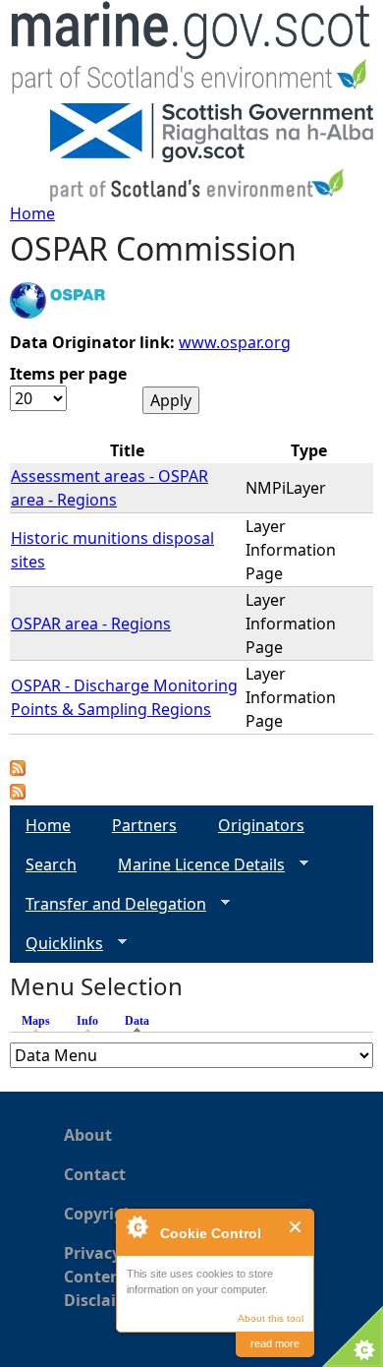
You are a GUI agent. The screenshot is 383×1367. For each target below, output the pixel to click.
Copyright (102, 1213)
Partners (144, 825)
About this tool (270, 1318)
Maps (36, 1021)
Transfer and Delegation (108, 904)
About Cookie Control (136, 1226)
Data (142, 1021)
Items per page (68, 374)
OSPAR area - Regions (91, 623)
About (88, 1135)
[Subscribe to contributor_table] (18, 770)
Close (296, 1226)
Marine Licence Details (193, 865)
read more (275, 1343)
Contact (95, 1174)
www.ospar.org (235, 342)
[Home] (191, 51)
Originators (261, 825)
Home (32, 213)
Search (51, 864)
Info (87, 1021)
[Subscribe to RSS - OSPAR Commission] (18, 793)
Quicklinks (56, 943)
